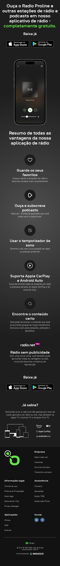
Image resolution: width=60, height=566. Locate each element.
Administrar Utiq (11, 501)
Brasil (31, 543)
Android (7, 530)
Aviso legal (9, 496)
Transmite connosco (43, 472)
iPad (6, 525)
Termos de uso (10, 486)
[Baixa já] (18, 44)
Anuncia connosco (42, 467)
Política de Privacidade (14, 491)
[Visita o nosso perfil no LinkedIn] (36, 520)
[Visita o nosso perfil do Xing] (42, 520)
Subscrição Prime (42, 501)
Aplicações (39, 491)
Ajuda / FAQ (39, 496)
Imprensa (38, 462)
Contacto (38, 486)
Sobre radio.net (41, 457)
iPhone (7, 520)
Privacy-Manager (11, 506)
